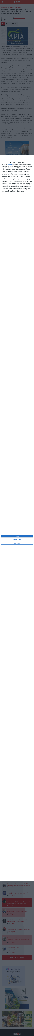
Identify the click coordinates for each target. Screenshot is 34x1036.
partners (10, 164)
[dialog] (17, 518)
